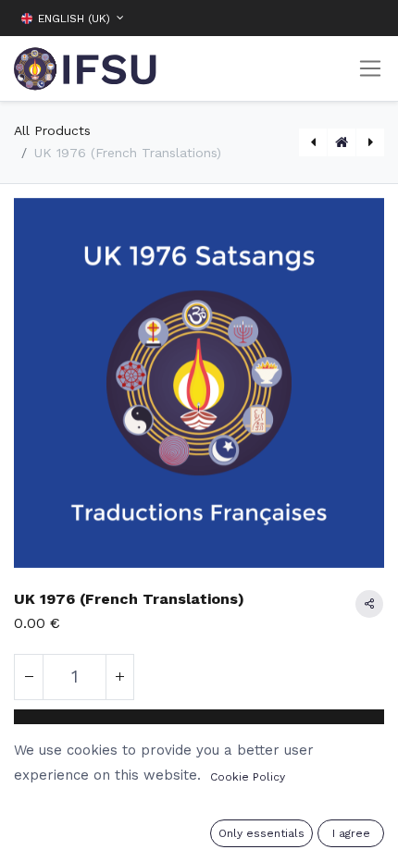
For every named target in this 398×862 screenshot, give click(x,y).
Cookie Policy (247, 776)
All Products (52, 130)
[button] (370, 17)
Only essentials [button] (261, 833)
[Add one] (119, 677)
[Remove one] (29, 677)
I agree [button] (351, 833)
